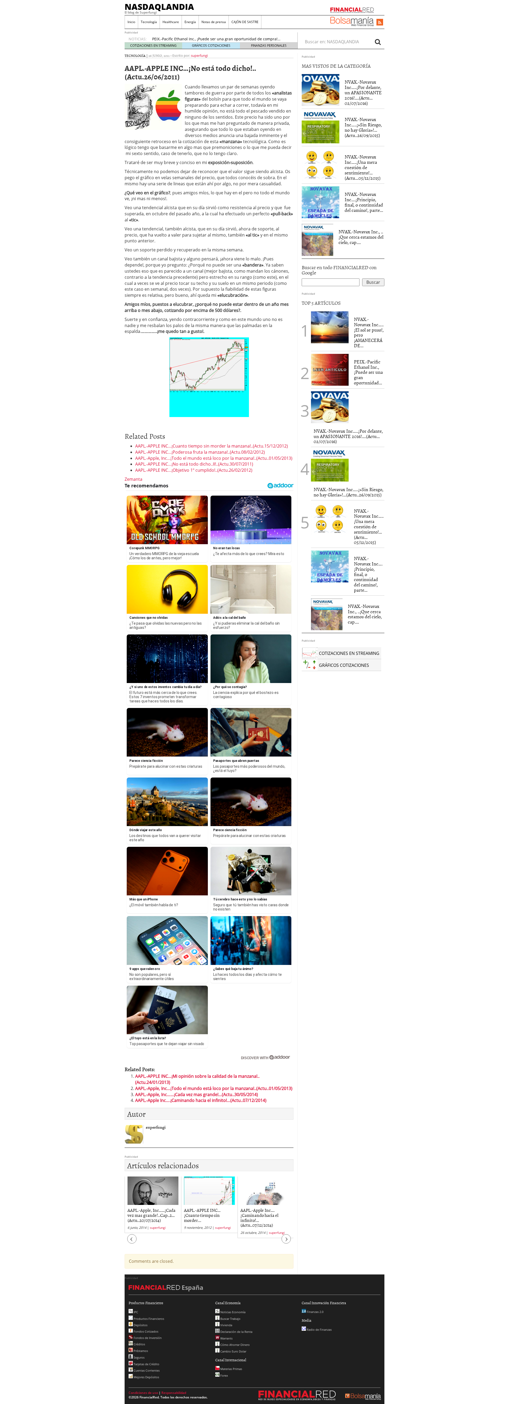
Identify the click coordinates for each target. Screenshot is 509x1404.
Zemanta (133, 479)
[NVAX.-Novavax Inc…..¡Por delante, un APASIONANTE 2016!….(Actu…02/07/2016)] (320, 90)
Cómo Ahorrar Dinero (235, 1345)
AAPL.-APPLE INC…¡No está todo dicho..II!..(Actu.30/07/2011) (194, 464)
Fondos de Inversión (147, 1338)
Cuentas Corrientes (146, 1370)
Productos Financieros (148, 1319)
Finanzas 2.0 (314, 1312)
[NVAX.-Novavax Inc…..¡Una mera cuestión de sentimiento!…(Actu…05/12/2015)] (320, 165)
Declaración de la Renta (236, 1332)
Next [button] (286, 1242)
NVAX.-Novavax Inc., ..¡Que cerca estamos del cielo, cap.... (361, 237)
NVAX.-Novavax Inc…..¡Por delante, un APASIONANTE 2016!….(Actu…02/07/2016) (363, 92)
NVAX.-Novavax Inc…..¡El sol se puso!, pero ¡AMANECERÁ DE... (369, 332)
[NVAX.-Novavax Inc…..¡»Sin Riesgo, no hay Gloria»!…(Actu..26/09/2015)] (320, 127)
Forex (224, 1375)
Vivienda (226, 1325)
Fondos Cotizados (145, 1331)
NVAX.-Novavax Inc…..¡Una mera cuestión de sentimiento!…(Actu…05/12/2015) (363, 167)
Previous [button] (132, 1242)
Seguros (138, 1357)
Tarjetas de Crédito (146, 1364)
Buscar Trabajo (230, 1319)
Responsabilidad (173, 1392)
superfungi (199, 55)
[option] (220, 39)
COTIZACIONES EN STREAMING (153, 45)
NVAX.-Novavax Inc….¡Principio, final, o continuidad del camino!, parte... (364, 202)
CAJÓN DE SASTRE (244, 22)
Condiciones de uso (143, 1392)
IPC (135, 1312)
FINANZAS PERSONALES (269, 45)
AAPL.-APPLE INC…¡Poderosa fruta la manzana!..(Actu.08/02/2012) (200, 452)
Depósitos (140, 1325)
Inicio (131, 22)
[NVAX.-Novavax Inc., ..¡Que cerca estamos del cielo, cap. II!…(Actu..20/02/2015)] (317, 240)
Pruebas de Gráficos (170, 38)
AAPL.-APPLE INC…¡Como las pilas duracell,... (264, 1212)
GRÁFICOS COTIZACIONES (211, 45)
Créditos (139, 1344)
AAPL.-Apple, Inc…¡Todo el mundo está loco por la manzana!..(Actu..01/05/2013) (213, 458)
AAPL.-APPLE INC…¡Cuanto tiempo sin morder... (146, 1215)
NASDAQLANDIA (159, 6)
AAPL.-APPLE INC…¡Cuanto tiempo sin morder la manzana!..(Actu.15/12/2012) (211, 446)
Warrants (226, 1338)
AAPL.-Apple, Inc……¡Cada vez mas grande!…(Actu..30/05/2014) (196, 1094)
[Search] (377, 41)
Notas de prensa (213, 22)
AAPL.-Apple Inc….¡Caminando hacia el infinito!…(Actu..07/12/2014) (200, 1100)
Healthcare (171, 22)
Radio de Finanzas (319, 1330)
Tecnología (149, 22)
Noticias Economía (232, 1312)
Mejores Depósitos (146, 1377)
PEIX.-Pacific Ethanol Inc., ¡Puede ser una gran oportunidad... (368, 372)
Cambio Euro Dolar (233, 1351)
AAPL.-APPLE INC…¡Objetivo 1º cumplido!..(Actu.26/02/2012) (193, 470)
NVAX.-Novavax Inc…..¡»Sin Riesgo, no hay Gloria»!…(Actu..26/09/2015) (363, 127)
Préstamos (140, 1351)
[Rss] (379, 22)
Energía (190, 22)
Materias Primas (231, 1369)
